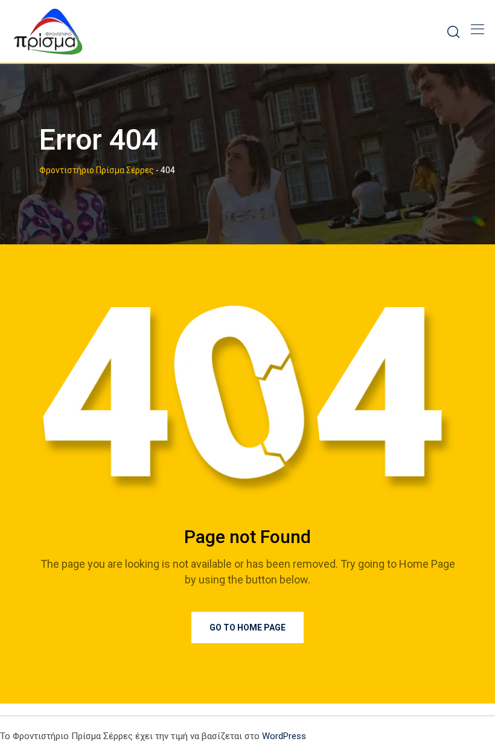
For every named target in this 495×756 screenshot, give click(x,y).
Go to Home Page (247, 627)
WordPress (284, 736)
